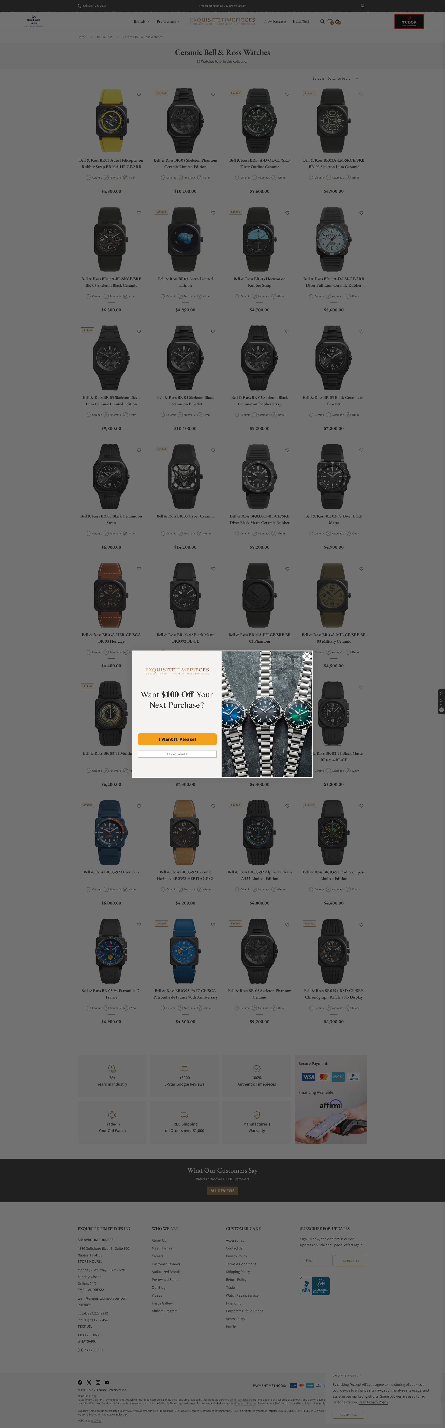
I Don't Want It (177, 754)
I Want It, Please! (177, 739)
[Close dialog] (307, 656)
